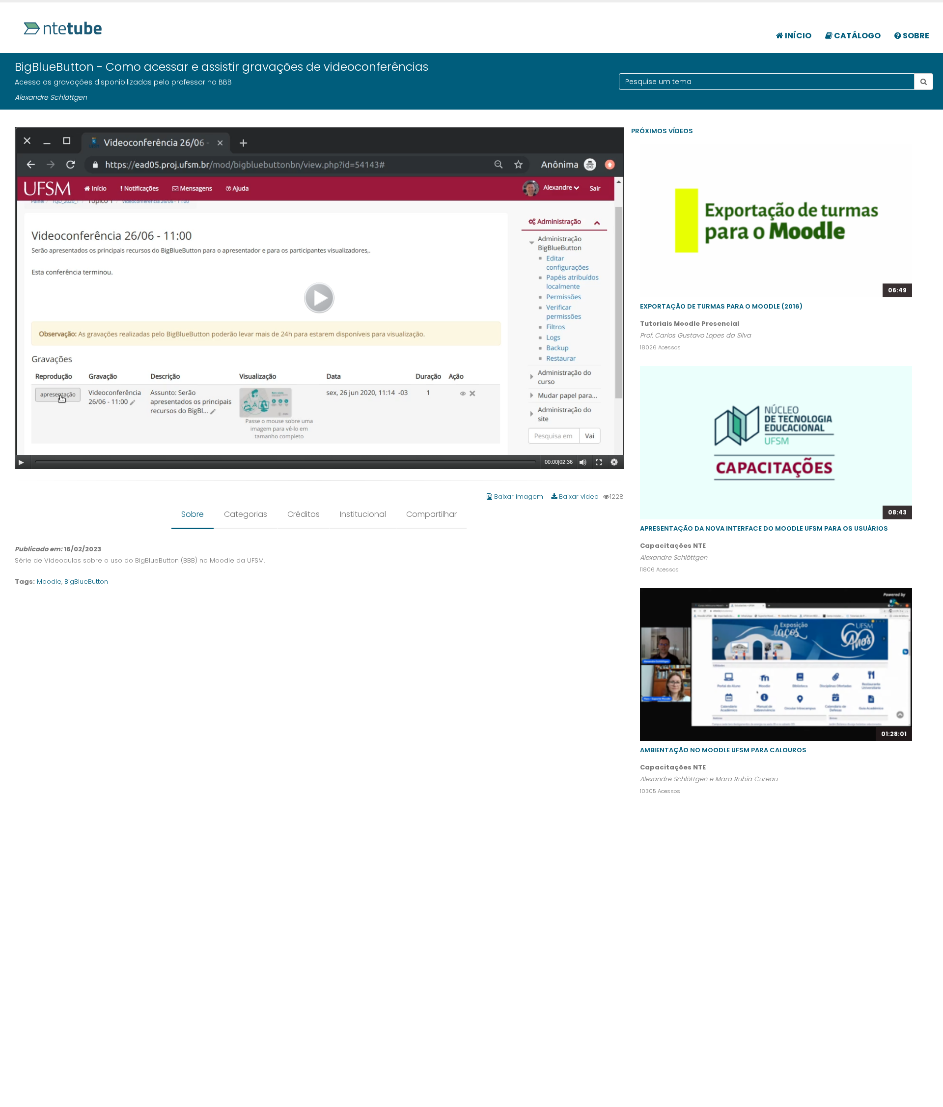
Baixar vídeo (578, 496)
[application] (319, 298)
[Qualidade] (614, 462)
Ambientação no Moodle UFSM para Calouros (723, 750)
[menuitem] (794, 30)
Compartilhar (431, 514)
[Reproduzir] (21, 462)
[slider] (285, 461)
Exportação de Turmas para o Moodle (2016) (721, 306)
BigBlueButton (86, 581)
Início (797, 35)
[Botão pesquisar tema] (923, 81)
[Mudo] (583, 462)
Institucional (363, 514)
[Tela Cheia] (599, 462)
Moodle (49, 581)
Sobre (915, 35)
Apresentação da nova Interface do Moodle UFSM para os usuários (764, 528)
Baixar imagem (518, 496)
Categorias (245, 514)
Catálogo (856, 35)
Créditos (303, 514)
